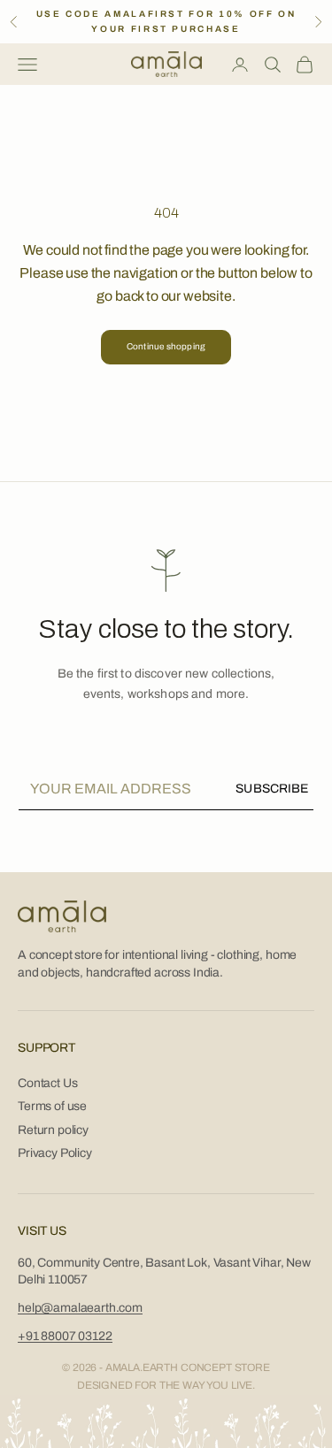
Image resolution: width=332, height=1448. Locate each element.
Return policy (53, 1130)
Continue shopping (166, 346)
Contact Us (47, 1083)
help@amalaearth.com (80, 1307)
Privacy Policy (55, 1153)
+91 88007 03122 (65, 1336)
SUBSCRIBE (271, 788)
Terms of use (52, 1106)
